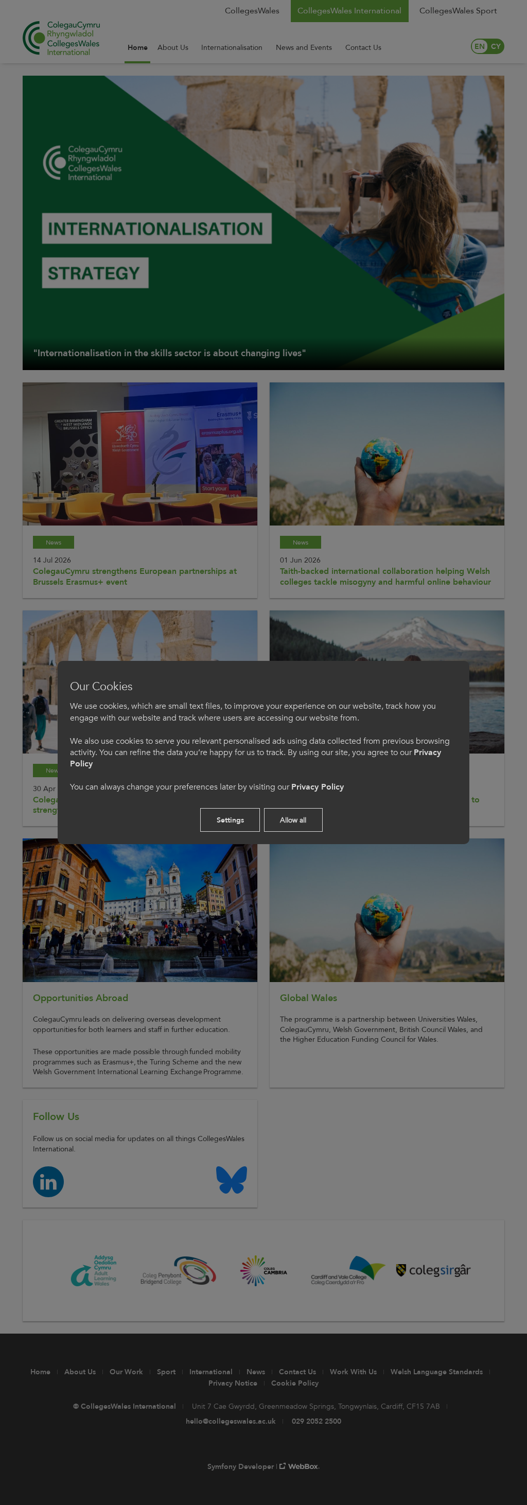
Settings (230, 820)
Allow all (293, 820)
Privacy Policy (317, 787)
